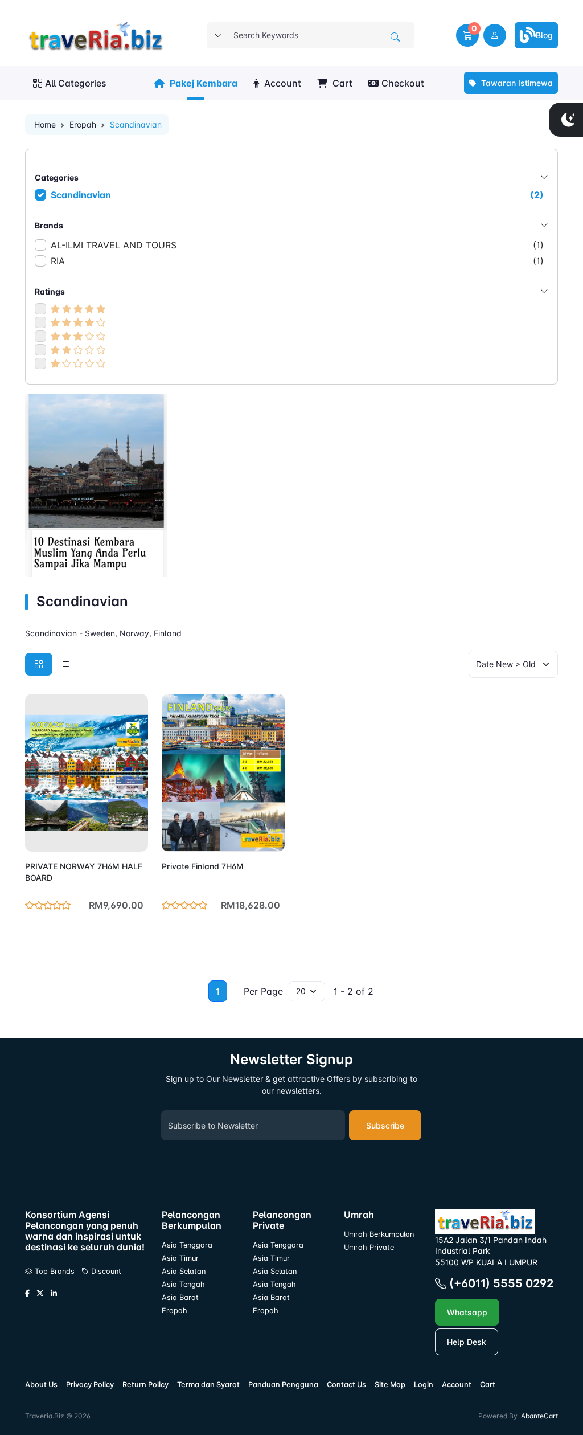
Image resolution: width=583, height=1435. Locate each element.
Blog (544, 35)
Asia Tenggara (187, 1245)
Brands (49, 225)
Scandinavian (297, 195)
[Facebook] (27, 1294)
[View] (37, 836)
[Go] (395, 37)
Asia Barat (180, 1297)
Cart (341, 83)
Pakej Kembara (202, 83)
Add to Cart (112, 836)
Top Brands (53, 1271)
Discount (105, 1271)
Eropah (82, 124)
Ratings (50, 291)
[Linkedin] (54, 1294)
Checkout (402, 83)
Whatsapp (467, 1312)
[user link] (494, 35)
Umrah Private (369, 1247)
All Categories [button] (75, 83)
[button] (467, 35)
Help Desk (466, 1342)
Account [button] (281, 83)
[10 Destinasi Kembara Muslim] (96, 485)
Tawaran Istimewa (516, 83)
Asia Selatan (184, 1271)
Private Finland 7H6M (203, 866)
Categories (57, 177)
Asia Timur (180, 1258)
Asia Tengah (183, 1284)
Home (45, 124)
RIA (297, 261)
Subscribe (385, 1125)
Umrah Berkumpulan (379, 1234)
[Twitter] (40, 1294)
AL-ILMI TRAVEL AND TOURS (297, 245)
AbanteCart (539, 1416)
